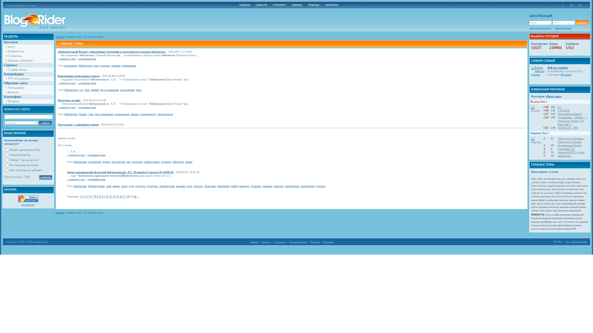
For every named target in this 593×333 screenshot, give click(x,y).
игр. (553, 203)
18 (127, 196)
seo (541, 193)
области (198, 186)
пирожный (536, 218)
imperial (551, 186)
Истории (566, 74)
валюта (534, 200)
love (568, 186)
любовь (535, 210)
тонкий (543, 225)
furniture (576, 182)
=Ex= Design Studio (576, 241)
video (557, 192)
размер (579, 218)
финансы (570, 225)
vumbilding (567, 193)
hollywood (536, 186)
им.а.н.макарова (109, 90)
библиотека (85, 65)
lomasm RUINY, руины (571, 152)
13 (110, 196)
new (549, 189)
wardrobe (578, 193)
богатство (567, 196)
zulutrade (535, 196)
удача (550, 225)
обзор (548, 214)
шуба (547, 229)
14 (114, 196)
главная (581, 200)
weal (585, 193)
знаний (95, 90)
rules (576, 189)
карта (124, 186)
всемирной (94, 161)
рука (555, 222)
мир (555, 210)
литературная (167, 186)
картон (534, 207)
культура (140, 186)
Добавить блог (16, 51)
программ (546, 218)
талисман (535, 225)
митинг (135, 114)
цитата (535, 228)
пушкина (256, 186)
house (544, 186)
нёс (128, 161)
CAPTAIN (564, 110)
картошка (543, 207)
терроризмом (165, 114)
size (545, 193)
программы (557, 218)
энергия (559, 229)
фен (555, 225)
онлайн (555, 214)
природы (244, 186)
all (545, 179)
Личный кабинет (298, 241)
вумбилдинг (552, 200)
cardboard (570, 179)
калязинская (127, 90)
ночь (189, 186)
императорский (569, 203)
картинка (581, 203)
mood (533, 189)
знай (108, 186)
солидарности (148, 114)
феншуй (561, 225)
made (578, 186)
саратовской (307, 186)
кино (139, 90)
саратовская (292, 186)
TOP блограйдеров (19, 78)
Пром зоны (554, 96)
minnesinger (564, 155)
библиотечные (96, 186)
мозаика (181, 186)
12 (107, 196)
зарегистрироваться (540, 28)
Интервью (13, 101)
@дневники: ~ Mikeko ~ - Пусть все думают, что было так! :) (572, 121)
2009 (573, 229)
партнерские (565, 214)
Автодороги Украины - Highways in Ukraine (571, 140)
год (81, 90)
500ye (540, 179)
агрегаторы (545, 196)
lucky (573, 186)
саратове (279, 186)
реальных (535, 222)
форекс (578, 225)
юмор (567, 228)
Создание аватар (17, 69)
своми (571, 222)
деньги (540, 203)
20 (134, 196)
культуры (152, 186)
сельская (105, 65)
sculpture (535, 193)
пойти (234, 186)
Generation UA (566, 149)
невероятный (574, 210)
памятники (223, 186)
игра (95, 65)
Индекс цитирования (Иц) (25, 149)
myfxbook (542, 189)
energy (561, 182)
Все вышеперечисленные (24, 165)
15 (117, 196)
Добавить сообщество (20, 60)
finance (568, 182)
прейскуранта (152, 161)
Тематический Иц (20, 155)
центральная (129, 65)
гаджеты (573, 200)
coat (584, 179)
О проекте (280, 241)
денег (533, 203)
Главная (60, 36)
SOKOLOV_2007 (568, 128)
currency (544, 182)
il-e (559, 107)
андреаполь (70, 65)
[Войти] (582, 22)
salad (581, 189)
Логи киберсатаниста (570, 114)
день (86, 90)
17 (124, 196)
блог (554, 196)
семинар (116, 65)
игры (558, 203)
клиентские (553, 207)
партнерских (578, 214)
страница (583, 222)
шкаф (542, 229)
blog (559, 179)
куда (131, 186)
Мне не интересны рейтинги (26, 170)
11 (103, 196)
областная (210, 186)
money (585, 186)
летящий (574, 207)
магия (542, 210)
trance (550, 193)
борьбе (83, 114)
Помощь (315, 241)
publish (570, 189)
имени (116, 186)
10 (100, 196)
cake (563, 179)
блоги (559, 196)
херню (188, 161)
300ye (534, 179)
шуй (553, 229)
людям (106, 161)
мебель (549, 210)
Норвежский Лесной (569, 145)
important (560, 186)
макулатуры (118, 161)
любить (582, 207)
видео (542, 200)
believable (551, 179)
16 (121, 196)
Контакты (13, 92)
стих (576, 222)
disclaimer (553, 182)
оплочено (137, 161)
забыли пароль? (563, 28)
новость (537, 214)
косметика (564, 207)
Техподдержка (16, 87)
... (138, 196)
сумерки (320, 186)
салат (564, 222)
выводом (563, 200)
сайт (560, 222)
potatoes (562, 189)
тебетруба (178, 161)
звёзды (547, 203)
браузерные (578, 196)
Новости (266, 241)
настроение (562, 210)
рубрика (546, 221)
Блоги (11, 46)
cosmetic (535, 182)
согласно (166, 161)
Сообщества (15, 56)
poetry (555, 189)
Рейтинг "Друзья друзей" (24, 160)
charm (578, 179)
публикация (569, 218)
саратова (267, 186)
